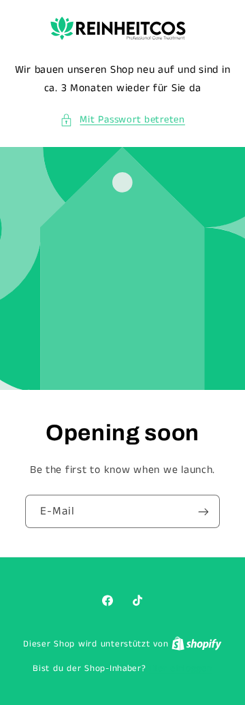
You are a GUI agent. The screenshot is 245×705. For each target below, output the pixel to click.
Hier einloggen (180, 668)
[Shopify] (197, 644)
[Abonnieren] (203, 511)
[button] (122, 120)
